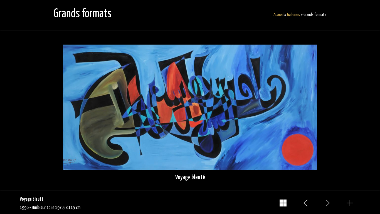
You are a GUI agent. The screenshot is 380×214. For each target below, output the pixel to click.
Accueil (278, 15)
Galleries (293, 15)
